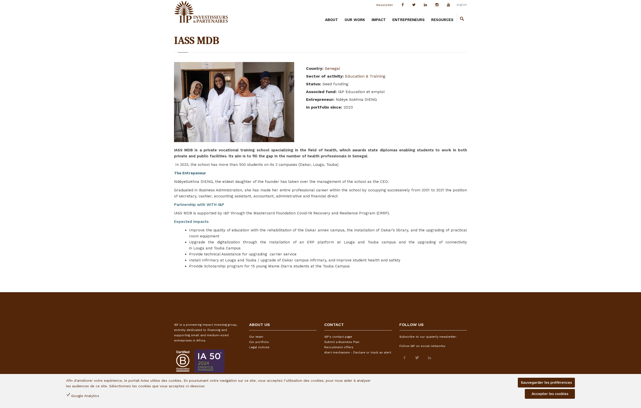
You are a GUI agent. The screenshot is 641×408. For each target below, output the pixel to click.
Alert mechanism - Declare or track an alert (357, 352)
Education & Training (365, 76)
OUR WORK (355, 20)
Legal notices (259, 347)
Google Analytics (85, 396)
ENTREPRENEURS (408, 20)
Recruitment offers (338, 347)
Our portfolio (259, 342)
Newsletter (384, 5)
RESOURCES (442, 20)
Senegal (332, 68)
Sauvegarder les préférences (546, 382)
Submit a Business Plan (341, 342)
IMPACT (379, 20)
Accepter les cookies (550, 393)
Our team (256, 336)
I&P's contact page (338, 336)
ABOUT (331, 20)
